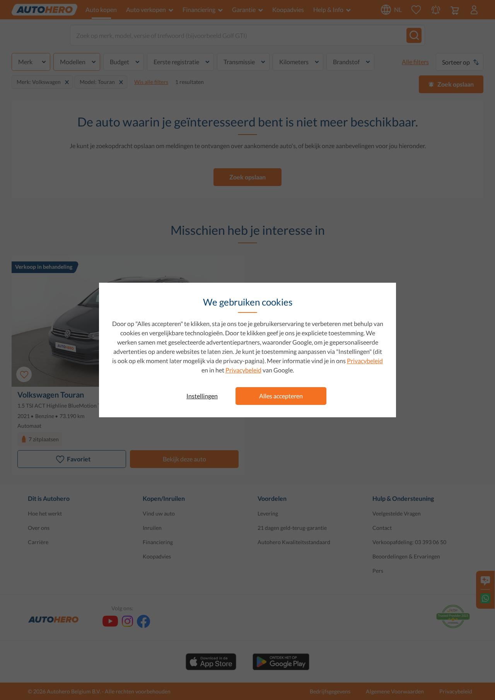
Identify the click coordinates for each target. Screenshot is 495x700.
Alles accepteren (281, 396)
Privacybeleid (365, 360)
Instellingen (202, 396)
